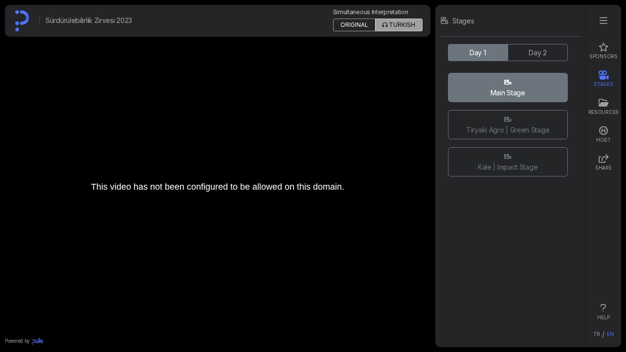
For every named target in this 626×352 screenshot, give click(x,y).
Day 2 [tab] (538, 52)
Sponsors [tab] (603, 56)
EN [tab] (610, 334)
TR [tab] (596, 334)
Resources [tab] (603, 112)
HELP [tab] (603, 317)
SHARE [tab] (603, 168)
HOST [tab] (603, 140)
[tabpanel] (510, 176)
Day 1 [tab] (478, 52)
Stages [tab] (603, 84)
